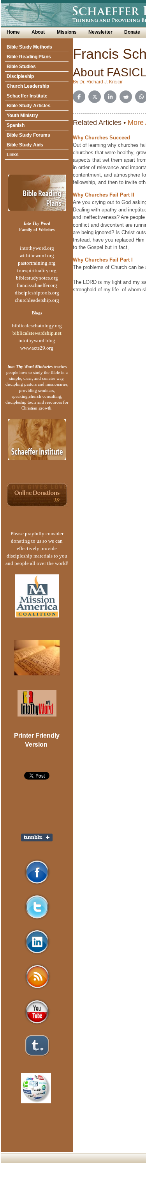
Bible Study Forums (28, 135)
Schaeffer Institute (27, 96)
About (38, 32)
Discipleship (20, 76)
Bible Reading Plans (29, 57)
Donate (132, 32)
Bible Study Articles (29, 105)
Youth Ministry (22, 115)
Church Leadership (28, 86)
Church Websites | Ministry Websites (58, 1180)
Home (13, 32)
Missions (67, 32)
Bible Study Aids (25, 145)
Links (13, 154)
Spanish (16, 125)
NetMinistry (113, 1180)
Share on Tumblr (37, 837)
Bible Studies (21, 66)
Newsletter (100, 32)
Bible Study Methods (29, 47)
